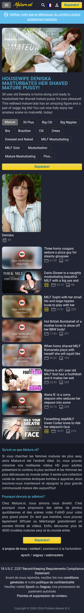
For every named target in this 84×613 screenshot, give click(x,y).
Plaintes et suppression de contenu (42, 596)
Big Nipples (68, 122)
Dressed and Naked (19, 139)
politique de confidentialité (55, 582)
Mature (10, 122)
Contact (35, 549)
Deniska (8, 235)
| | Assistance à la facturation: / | (42, 552)
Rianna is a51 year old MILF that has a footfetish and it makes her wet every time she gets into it (63, 376)
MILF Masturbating (55, 139)
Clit (41, 131)
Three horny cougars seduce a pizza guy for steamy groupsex (60, 252)
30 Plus (28, 122)
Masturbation (37, 148)
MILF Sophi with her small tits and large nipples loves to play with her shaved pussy (63, 303)
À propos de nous (14, 549)
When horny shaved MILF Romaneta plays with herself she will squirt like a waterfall (62, 352)
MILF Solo (12, 148)
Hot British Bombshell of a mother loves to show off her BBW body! (63, 325)
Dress (56, 131)
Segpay (45, 587)
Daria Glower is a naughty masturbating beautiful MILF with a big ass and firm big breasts (62, 279)
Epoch (30, 587)
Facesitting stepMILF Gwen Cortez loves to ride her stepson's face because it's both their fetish (62, 426)
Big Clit (47, 122)
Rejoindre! (71, 5)
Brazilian (24, 131)
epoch (25, 555)
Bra (7, 131)
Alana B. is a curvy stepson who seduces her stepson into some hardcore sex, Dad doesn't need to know (62, 402)
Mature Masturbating (20, 156)
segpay (38, 555)
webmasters (54, 555)
